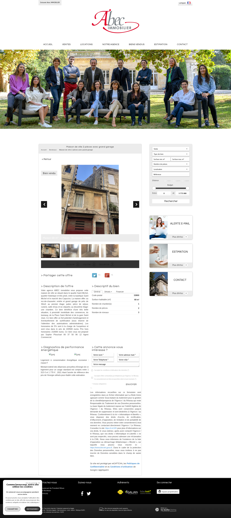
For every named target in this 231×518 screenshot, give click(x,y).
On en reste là (31, 483)
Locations (86, 44)
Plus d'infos (179, 236)
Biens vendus (136, 44)
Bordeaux (53, 150)
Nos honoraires (61, 510)
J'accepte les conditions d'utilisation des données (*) (111, 370)
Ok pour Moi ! (32, 509)
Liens (68, 510)
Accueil (48, 44)
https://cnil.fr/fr (111, 428)
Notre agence (110, 44)
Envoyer (131, 384)
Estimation (160, 44)
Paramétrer (13, 509)
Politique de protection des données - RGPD (51, 512)
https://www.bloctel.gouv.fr (101, 447)
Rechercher (171, 201)
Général (97, 291)
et (173, 193)
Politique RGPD (80, 510)
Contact (182, 44)
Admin (73, 510)
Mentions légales (51, 510)
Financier (120, 291)
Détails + (108, 291)
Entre (154, 193)
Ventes (66, 44)
